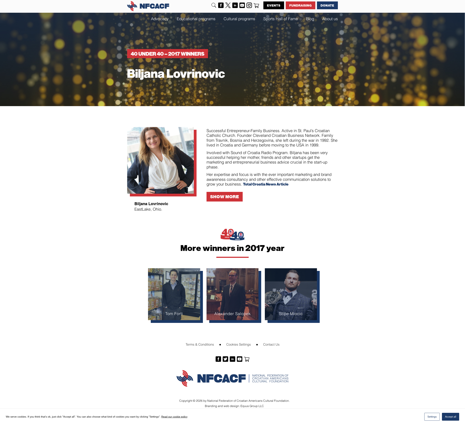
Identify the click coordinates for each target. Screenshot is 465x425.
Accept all (450, 416)
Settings (432, 416)
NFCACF (148, 6)
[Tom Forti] (174, 294)
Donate (327, 5)
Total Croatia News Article (265, 184)
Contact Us (271, 344)
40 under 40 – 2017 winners (167, 53)
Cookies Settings (238, 344)
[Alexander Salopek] (233, 294)
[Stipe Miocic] (291, 294)
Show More (224, 196)
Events (273, 5)
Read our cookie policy (174, 416)
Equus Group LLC (252, 405)
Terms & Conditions (200, 344)
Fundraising (300, 5)
